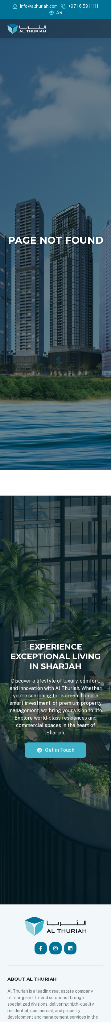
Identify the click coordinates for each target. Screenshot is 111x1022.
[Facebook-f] (41, 948)
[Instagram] (55, 948)
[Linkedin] (70, 948)
